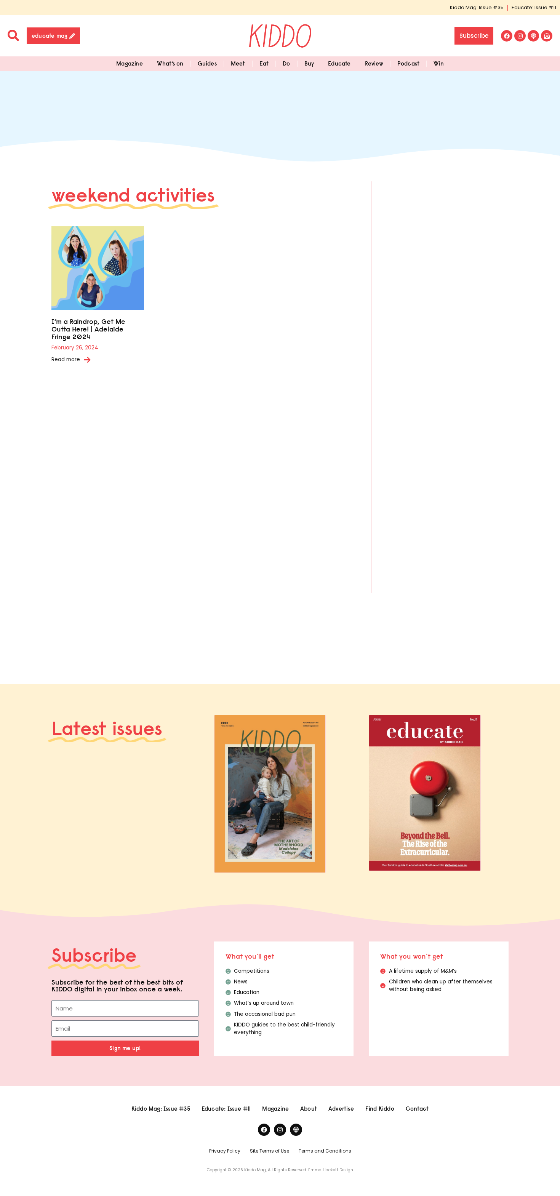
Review (374, 63)
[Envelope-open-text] (546, 36)
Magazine (129, 63)
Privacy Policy (224, 1151)
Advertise (341, 1108)
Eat (264, 63)
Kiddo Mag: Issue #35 (477, 7)
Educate (339, 63)
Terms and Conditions (325, 1151)
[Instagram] (520, 36)
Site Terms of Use (269, 1151)
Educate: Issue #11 (534, 7)
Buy (309, 63)
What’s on (170, 63)
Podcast (408, 63)
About (308, 1108)
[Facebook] (506, 36)
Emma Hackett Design (330, 1170)
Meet (238, 63)
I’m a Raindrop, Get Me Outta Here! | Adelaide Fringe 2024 (88, 329)
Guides (207, 63)
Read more (65, 359)
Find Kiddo (379, 1108)
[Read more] (87, 359)
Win (439, 63)
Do (286, 63)
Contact (417, 1108)
